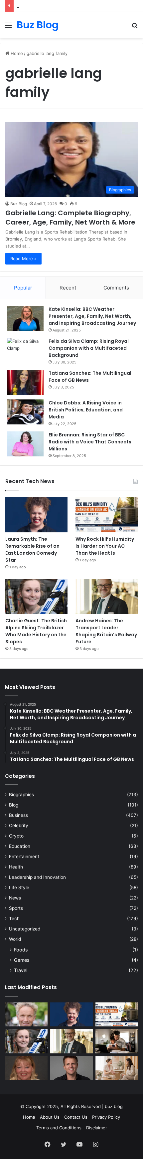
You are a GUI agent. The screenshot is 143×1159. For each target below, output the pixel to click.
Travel (20, 970)
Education (19, 846)
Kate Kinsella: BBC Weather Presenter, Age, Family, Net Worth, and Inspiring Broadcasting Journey (92, 316)
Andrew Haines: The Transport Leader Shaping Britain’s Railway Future (106, 631)
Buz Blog (18, 203)
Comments (116, 288)
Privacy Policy (106, 1117)
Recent (68, 288)
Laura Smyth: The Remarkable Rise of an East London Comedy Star (32, 549)
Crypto (16, 836)
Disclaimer (96, 1127)
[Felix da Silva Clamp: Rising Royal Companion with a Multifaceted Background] (25, 350)
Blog (13, 805)
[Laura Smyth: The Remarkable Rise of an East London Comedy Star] (36, 514)
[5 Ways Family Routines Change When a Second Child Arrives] (116, 1041)
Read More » (23, 258)
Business (18, 815)
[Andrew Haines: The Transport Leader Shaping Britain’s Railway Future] (106, 596)
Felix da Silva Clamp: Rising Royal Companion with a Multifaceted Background (89, 348)
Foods (21, 949)
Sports (16, 908)
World (15, 939)
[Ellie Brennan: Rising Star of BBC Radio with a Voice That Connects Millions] (25, 443)
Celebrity (18, 825)
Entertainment (24, 856)
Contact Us (75, 1117)
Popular (23, 288)
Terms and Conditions (58, 1127)
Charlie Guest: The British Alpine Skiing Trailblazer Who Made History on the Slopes (36, 631)
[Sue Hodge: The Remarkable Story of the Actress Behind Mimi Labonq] (26, 1068)
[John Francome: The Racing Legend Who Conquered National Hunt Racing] (26, 1014)
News (15, 897)
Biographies (21, 794)
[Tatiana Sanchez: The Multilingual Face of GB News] (25, 382)
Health (16, 866)
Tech (14, 918)
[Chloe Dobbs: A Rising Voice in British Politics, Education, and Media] (25, 411)
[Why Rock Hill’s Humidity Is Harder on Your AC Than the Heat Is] (106, 514)
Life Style (19, 887)
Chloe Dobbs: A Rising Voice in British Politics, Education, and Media (86, 409)
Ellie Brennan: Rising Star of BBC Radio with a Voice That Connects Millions (90, 441)
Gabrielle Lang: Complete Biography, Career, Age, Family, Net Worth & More (70, 217)
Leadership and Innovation (37, 877)
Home (16, 53)
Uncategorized (24, 928)
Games (21, 960)
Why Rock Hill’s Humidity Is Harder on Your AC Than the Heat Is (104, 546)
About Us (50, 1117)
